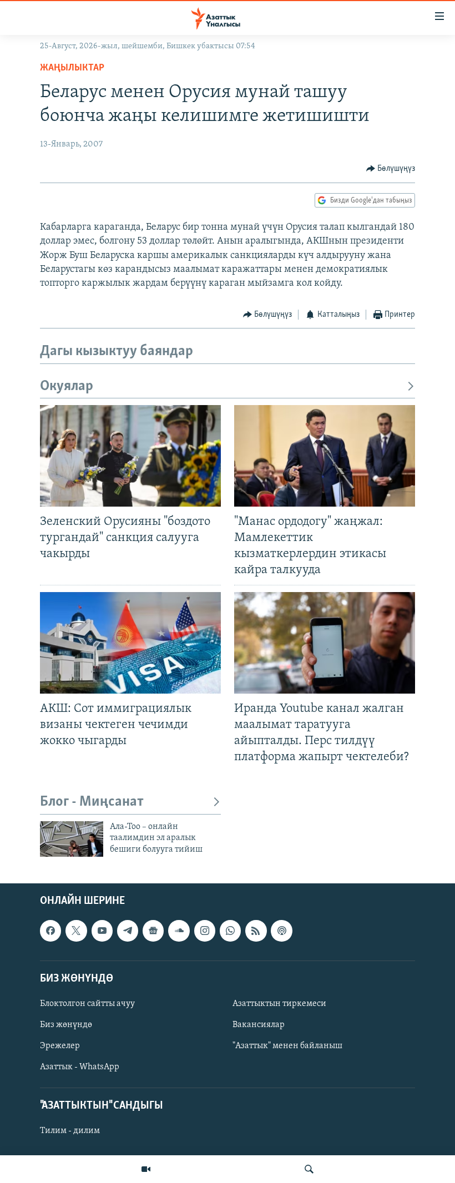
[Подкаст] (281, 931)
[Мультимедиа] (146, 1169)
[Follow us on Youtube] (102, 931)
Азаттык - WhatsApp (79, 1067)
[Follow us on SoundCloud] (178, 931)
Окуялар (66, 386)
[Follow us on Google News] (153, 931)
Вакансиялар (258, 1024)
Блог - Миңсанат (92, 802)
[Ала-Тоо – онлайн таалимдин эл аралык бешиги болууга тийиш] (71, 839)
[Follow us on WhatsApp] (230, 931)
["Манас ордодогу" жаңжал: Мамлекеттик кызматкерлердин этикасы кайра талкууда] (324, 456)
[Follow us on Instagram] (204, 931)
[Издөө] (309, 1169)
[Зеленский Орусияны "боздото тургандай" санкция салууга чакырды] (130, 456)
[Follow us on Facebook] (50, 931)
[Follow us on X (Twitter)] (76, 931)
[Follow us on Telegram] (127, 931)
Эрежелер (60, 1046)
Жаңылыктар (72, 68)
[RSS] (255, 931)
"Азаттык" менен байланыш (287, 1046)
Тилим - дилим (70, 1131)
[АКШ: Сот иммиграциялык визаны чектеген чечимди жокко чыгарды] (130, 643)
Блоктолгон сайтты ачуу (87, 1003)
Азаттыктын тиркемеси (279, 1003)
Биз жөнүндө (66, 1024)
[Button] (391, 168)
